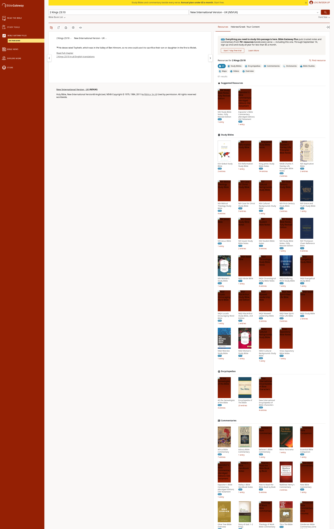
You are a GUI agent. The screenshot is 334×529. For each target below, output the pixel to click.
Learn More (253, 50)
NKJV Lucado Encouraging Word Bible (226, 315)
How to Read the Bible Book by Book (267, 486)
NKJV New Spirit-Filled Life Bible (287, 314)
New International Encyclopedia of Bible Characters (267, 402)
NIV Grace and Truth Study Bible (307, 204)
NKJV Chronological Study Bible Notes (267, 279)
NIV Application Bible (307, 165)
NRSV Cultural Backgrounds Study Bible (267, 353)
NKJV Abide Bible (245, 278)
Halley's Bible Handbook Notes (245, 486)
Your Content (253, 26)
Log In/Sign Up (322, 2)
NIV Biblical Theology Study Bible (224, 205)
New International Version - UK (72, 89)
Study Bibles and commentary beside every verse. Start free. (178, 2)
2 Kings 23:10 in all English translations (75, 56)
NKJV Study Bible (307, 313)
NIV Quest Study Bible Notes (245, 242)
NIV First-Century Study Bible (287, 204)
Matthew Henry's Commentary (287, 486)
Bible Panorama (286, 449)
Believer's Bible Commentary (265, 450)
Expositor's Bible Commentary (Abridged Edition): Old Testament (246, 115)
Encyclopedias (228, 371)
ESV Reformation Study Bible (245, 165)
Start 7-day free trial (232, 50)
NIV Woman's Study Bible (223, 279)
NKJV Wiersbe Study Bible (224, 352)
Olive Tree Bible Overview (224, 525)
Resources (223, 26)
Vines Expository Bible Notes (287, 352)
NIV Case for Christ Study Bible (246, 204)
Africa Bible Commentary (223, 450)
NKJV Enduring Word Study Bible (287, 279)
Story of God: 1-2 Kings (245, 525)
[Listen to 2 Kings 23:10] (80, 27)
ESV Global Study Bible (225, 165)
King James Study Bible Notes (266, 165)
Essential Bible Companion (306, 450)
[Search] (325, 12)
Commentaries (228, 420)
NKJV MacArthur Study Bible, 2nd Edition (245, 315)
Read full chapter (64, 53)
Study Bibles (227, 134)
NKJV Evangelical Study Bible (307, 279)
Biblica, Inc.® (150, 94)
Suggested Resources (232, 83)
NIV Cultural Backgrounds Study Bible (267, 205)
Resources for (232, 60)
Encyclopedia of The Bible (245, 401)
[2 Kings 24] (210, 58)
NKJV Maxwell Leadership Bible (266, 314)
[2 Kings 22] (49, 58)
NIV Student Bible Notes (267, 242)
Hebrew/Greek (238, 26)
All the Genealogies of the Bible (226, 401)
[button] (319, 2)
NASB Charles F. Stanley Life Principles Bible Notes (286, 167)
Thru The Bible (286, 524)
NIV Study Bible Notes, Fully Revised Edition (224, 114)
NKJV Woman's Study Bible (244, 352)
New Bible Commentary (305, 486)
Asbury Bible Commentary (244, 450)
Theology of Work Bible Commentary (267, 525)
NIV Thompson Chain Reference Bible (307, 243)
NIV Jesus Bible (224, 241)
